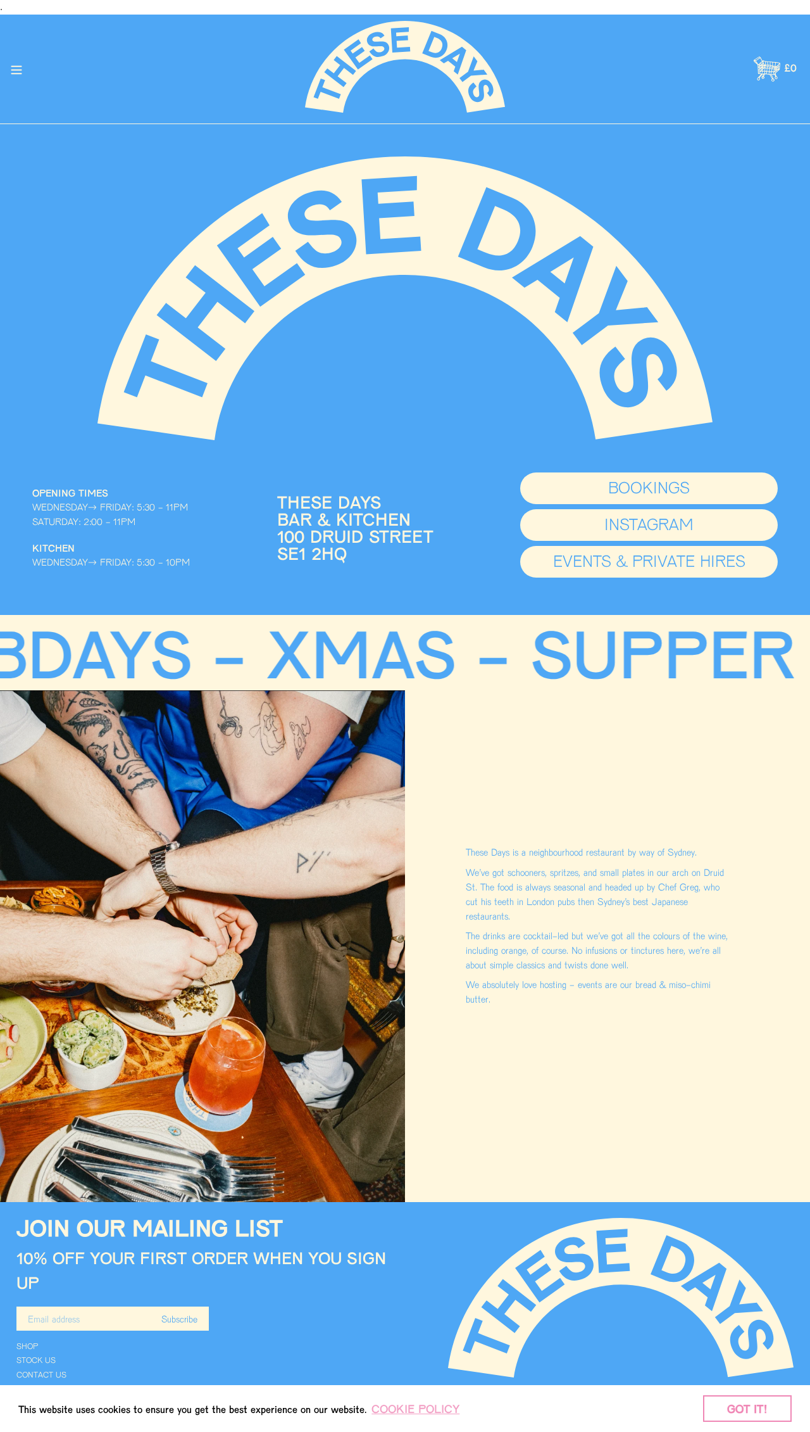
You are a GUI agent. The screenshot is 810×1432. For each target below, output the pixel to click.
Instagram (649, 523)
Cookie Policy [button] (415, 1409)
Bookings (649, 487)
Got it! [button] (747, 1409)
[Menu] (16, 69)
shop (27, 1346)
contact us (41, 1374)
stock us (36, 1360)
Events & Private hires (649, 560)
